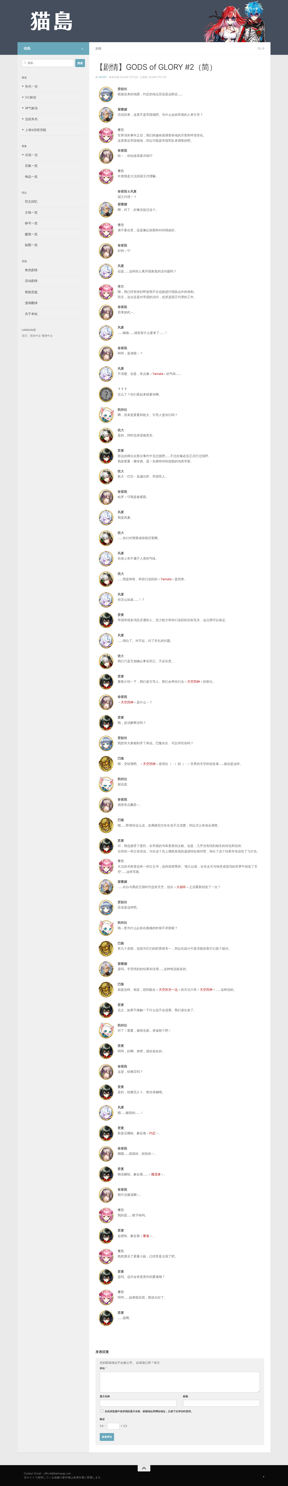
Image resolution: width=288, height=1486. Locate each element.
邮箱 (185, 1396)
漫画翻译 (30, 303)
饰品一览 (30, 176)
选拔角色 (31, 119)
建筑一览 (30, 234)
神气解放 (31, 108)
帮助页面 (30, 292)
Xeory (103, 77)
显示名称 (105, 1396)
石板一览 (30, 165)
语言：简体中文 (31, 335)
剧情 (98, 48)
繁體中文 (47, 335)
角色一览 (31, 86)
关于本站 (30, 314)
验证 (102, 1419)
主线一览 (30, 212)
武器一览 (31, 155)
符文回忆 (30, 201)
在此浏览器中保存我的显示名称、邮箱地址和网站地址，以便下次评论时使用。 (149, 1411)
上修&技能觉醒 (35, 130)
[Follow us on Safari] (82, 49)
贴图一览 (30, 245)
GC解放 (30, 97)
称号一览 (30, 223)
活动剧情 (30, 281)
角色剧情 (30, 270)
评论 (103, 1368)
